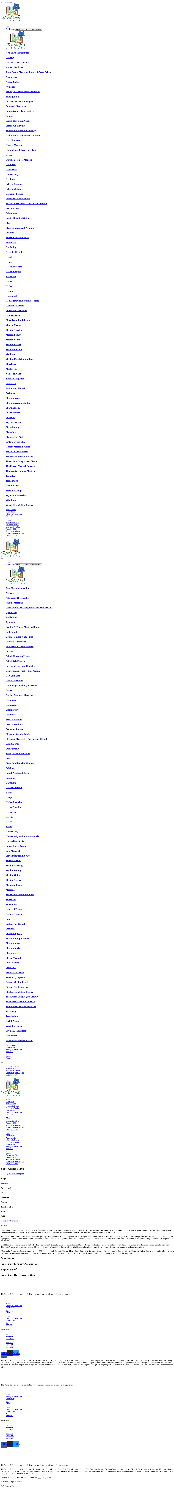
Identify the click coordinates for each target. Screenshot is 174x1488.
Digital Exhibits (12, 1130)
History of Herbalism (14, 1112)
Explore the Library (13, 1121)
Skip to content (6, 2)
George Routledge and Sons (11, 1221)
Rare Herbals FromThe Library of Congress (15, 1126)
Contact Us (10, 1339)
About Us (9, 1114)
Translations (10, 1110)
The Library (10, 1102)
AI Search (9, 1312)
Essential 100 (11, 1123)
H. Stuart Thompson (16, 1174)
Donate (8, 1119)
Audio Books (11, 1104)
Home (8, 1099)
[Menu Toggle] (2, 23)
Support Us (10, 1336)
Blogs (8, 1117)
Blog (7, 1310)
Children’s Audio (12, 1108)
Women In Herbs (12, 1106)
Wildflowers (4, 1183)
